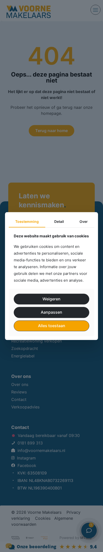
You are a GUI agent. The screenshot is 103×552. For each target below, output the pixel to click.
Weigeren (51, 299)
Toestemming (27, 221)
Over (84, 221)
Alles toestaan (51, 325)
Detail (59, 221)
